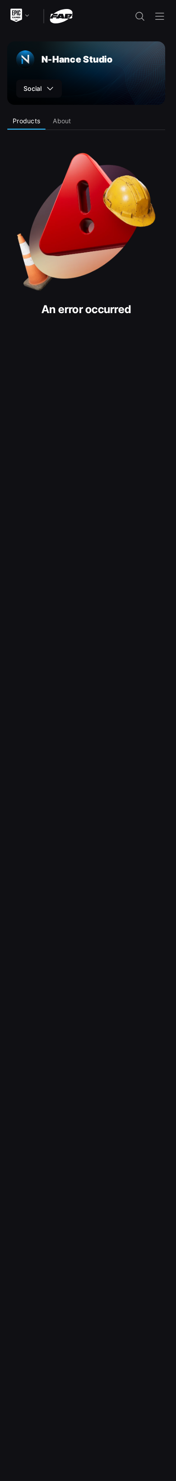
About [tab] (62, 121)
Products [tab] (26, 121)
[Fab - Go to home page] (61, 15)
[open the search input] (140, 16)
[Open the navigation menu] (160, 16)
